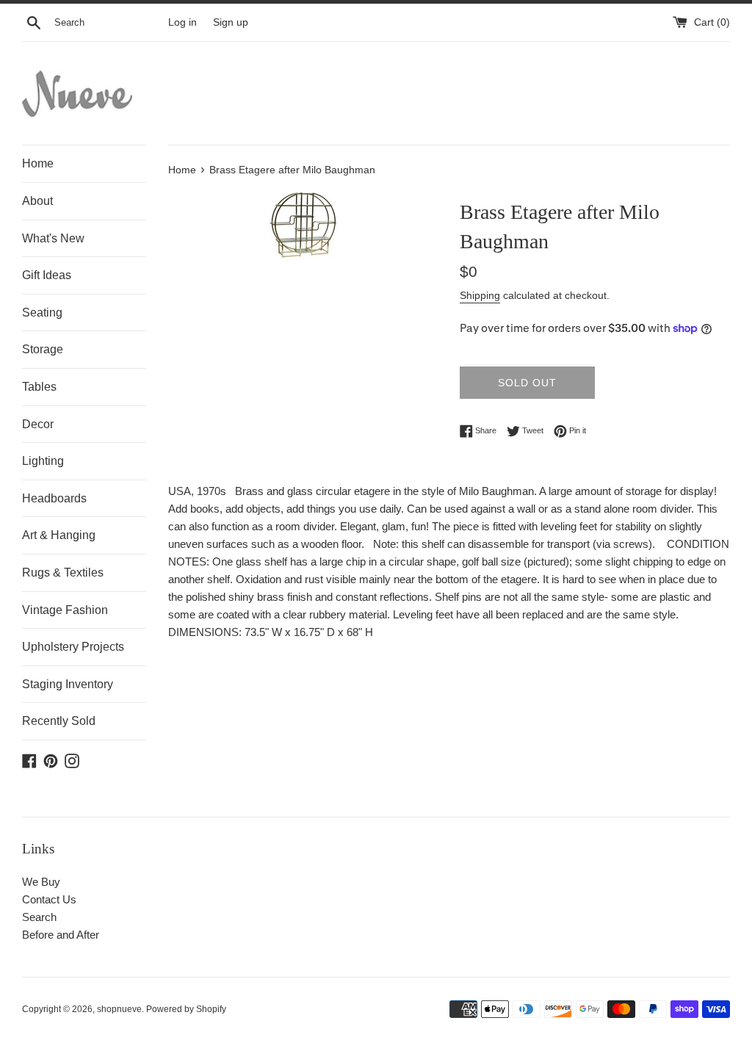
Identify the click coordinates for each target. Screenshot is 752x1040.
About (37, 201)
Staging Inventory (67, 684)
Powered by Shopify (186, 1009)
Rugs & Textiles (63, 572)
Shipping (480, 295)
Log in (182, 22)
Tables (39, 386)
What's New (53, 238)
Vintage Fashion (65, 610)
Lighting (43, 461)
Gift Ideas (46, 275)
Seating (42, 312)
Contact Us (49, 899)
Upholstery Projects (73, 646)
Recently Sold (58, 721)
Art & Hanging (58, 535)
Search (39, 917)
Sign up (230, 22)
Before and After (60, 934)
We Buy (41, 881)
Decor (38, 424)
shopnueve (119, 1009)
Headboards (54, 498)
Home (38, 163)
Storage (42, 349)
